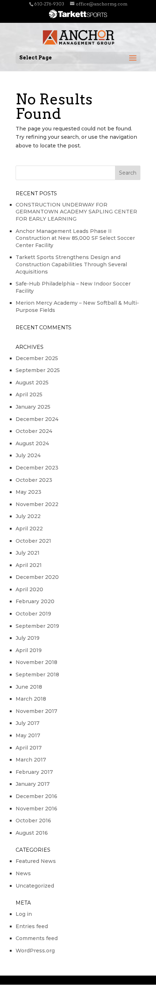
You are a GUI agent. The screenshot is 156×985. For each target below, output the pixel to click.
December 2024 (37, 419)
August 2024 (32, 443)
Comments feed (37, 938)
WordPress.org (35, 950)
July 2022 (28, 516)
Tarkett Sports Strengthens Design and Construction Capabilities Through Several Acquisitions (71, 264)
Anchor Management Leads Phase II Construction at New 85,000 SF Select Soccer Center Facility (75, 238)
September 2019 (37, 626)
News (23, 873)
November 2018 (36, 662)
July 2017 (28, 723)
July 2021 (28, 553)
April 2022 (29, 528)
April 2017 (29, 747)
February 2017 (34, 772)
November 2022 (37, 504)
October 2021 (33, 541)
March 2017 (31, 759)
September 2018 (37, 674)
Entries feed (32, 926)
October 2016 (33, 820)
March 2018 (31, 699)
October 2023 (34, 480)
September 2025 (38, 370)
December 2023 (37, 467)
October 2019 (33, 613)
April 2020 (29, 589)
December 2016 (36, 796)
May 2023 (28, 492)
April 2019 (29, 650)
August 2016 (32, 833)
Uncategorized (35, 885)
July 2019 (28, 638)
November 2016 (36, 808)
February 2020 (35, 601)
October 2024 (34, 431)
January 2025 (33, 407)
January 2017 (33, 784)
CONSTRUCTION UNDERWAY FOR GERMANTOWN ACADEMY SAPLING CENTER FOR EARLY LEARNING (76, 211)
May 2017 (28, 735)
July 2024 (28, 455)
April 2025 (29, 394)
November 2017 (36, 711)
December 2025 (37, 358)
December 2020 (37, 577)
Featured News (36, 861)
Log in (24, 914)
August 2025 (32, 382)
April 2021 (29, 565)
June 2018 (29, 687)
